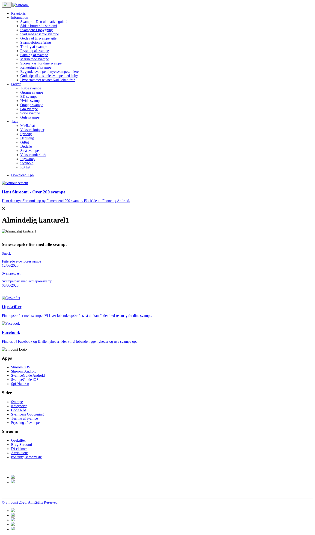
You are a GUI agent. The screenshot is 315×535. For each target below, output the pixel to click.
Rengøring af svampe (35, 67)
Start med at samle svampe (39, 34)
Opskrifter (18, 440)
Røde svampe (30, 88)
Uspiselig (27, 138)
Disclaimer (19, 449)
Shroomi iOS (20, 367)
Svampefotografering (35, 42)
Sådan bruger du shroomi (38, 26)
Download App (22, 175)
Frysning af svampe (34, 51)
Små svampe (29, 151)
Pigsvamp (27, 159)
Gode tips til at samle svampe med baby (49, 76)
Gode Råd (18, 410)
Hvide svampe (30, 101)
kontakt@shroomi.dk (26, 457)
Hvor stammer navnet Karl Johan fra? (47, 80)
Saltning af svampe (34, 55)
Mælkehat (27, 126)
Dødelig (26, 146)
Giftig (24, 142)
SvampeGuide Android (28, 375)
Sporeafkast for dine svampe (41, 63)
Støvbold (26, 163)
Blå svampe (28, 96)
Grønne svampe (31, 92)
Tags (14, 121)
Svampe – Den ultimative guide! (43, 22)
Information (19, 17)
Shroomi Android (23, 371)
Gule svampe (29, 117)
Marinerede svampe (34, 59)
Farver (16, 84)
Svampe (17, 402)
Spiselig (26, 134)
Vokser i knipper (32, 130)
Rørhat (25, 167)
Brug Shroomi (21, 444)
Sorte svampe (30, 113)
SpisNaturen (20, 384)
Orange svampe (31, 105)
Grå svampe (29, 109)
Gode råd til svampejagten (39, 38)
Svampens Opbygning (36, 30)
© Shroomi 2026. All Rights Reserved (29, 502)
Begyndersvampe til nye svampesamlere (49, 71)
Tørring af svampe (33, 47)
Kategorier (19, 13)
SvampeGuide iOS (25, 380)
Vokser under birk (33, 155)
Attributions (19, 453)
